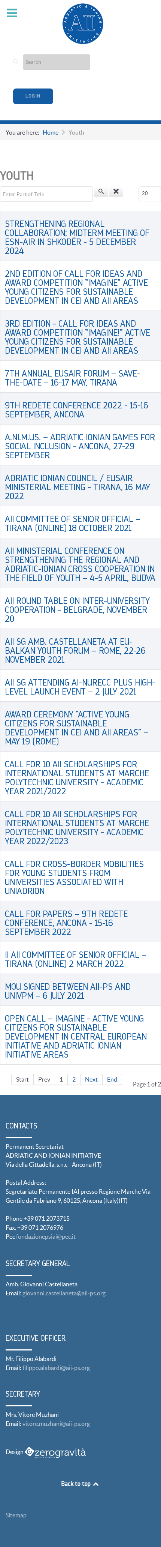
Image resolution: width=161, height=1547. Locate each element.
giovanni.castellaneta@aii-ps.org (64, 1293)
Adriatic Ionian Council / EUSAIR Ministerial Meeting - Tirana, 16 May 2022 (77, 487)
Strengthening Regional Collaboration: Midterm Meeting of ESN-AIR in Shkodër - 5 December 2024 (77, 238)
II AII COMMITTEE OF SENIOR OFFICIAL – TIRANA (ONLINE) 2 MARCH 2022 (75, 960)
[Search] (101, 191)
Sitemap (16, 1515)
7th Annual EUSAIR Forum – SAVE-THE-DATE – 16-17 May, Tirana (72, 379)
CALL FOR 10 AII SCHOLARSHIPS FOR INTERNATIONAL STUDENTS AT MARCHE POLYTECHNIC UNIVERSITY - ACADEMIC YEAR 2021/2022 (77, 779)
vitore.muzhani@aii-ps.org (56, 1423)
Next (91, 1079)
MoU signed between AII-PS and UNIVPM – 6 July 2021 (68, 992)
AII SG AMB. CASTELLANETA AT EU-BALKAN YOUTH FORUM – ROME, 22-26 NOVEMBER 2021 (75, 651)
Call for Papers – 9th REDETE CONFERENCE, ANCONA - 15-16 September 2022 (66, 923)
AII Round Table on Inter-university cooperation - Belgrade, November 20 (77, 610)
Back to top (76, 1484)
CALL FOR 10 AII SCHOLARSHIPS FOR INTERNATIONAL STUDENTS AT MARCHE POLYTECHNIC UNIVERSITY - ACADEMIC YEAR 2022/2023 (77, 828)
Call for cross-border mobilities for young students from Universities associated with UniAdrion (74, 878)
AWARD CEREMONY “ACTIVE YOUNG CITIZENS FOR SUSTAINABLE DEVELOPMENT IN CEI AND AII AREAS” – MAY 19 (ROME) (76, 729)
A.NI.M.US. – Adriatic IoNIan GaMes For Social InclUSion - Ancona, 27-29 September (80, 447)
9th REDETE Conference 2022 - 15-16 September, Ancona (76, 411)
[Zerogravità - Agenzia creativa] (55, 1451)
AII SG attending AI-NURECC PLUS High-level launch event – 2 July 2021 (80, 688)
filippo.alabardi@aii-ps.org (56, 1367)
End (112, 1079)
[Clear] (116, 191)
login (33, 96)
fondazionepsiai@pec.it (46, 1236)
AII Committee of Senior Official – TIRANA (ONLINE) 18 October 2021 (72, 524)
